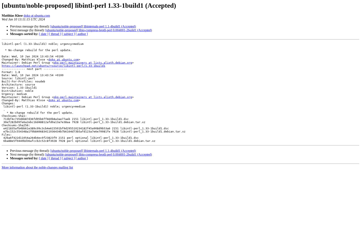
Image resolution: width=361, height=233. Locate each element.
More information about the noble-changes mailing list (37, 167)
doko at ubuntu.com (37, 15)
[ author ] (82, 34)
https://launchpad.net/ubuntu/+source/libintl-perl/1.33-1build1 (53, 65)
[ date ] (43, 34)
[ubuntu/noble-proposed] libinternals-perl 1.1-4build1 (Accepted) (93, 26)
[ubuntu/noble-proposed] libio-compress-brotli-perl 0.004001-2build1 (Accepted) (98, 30)
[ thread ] (55, 34)
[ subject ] (68, 34)
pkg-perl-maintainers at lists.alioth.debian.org (92, 62)
